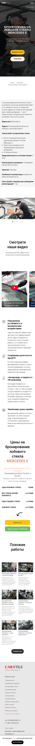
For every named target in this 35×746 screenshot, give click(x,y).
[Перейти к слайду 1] (12, 221)
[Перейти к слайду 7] (22, 221)
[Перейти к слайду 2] (14, 221)
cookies (14, 738)
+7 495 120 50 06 (29, 7)
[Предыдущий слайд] (1, 208)
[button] (17, 52)
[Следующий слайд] (33, 208)
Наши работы (20, 82)
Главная (12, 82)
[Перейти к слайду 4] (17, 221)
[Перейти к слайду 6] (20, 221)
